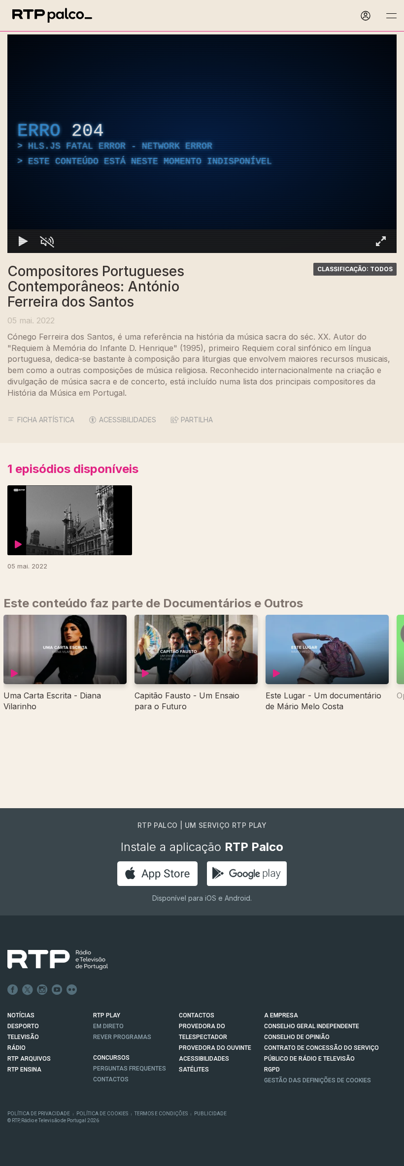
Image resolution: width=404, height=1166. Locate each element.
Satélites (194, 1069)
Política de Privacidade (38, 1113)
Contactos (111, 1079)
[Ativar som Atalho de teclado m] (47, 241)
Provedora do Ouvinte (215, 1047)
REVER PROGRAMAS (122, 1037)
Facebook (12, 989)
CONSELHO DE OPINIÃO (297, 1037)
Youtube (57, 989)
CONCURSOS (111, 1057)
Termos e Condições (161, 1113)
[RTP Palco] (52, 15)
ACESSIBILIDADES (127, 419)
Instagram (42, 989)
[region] (202, 143)
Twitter (27, 989)
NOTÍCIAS (20, 1015)
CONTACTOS (196, 1015)
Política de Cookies (102, 1113)
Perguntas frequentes (129, 1068)
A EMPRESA (281, 1015)
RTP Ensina (24, 1069)
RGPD (272, 1069)
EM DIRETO (108, 1026)
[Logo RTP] (49, 960)
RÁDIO (16, 1047)
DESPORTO (23, 1026)
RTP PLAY (106, 1015)
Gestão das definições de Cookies (317, 1080)
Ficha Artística (45, 419)
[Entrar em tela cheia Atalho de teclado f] (381, 241)
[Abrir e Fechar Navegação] (391, 16)
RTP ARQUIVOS (29, 1058)
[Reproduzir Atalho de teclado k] (23, 241)
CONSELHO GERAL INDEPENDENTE (311, 1026)
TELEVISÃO (23, 1037)
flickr (72, 989)
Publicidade (210, 1113)
